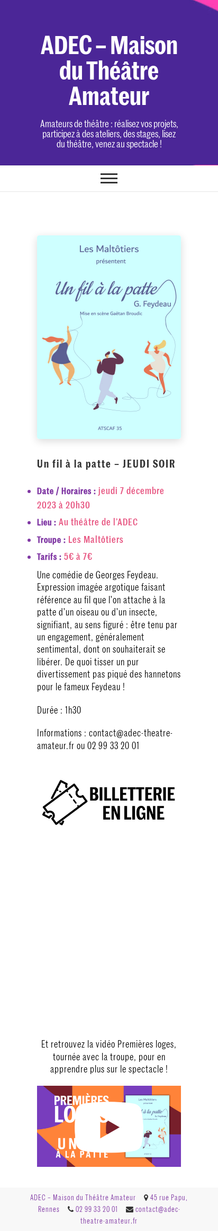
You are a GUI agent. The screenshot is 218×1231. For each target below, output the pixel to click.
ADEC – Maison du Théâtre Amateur (109, 69)
